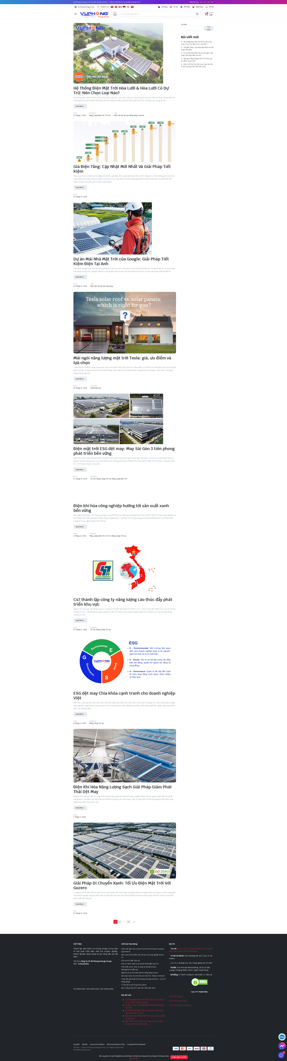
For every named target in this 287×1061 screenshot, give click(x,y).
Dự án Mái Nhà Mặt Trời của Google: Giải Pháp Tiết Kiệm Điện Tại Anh (121, 261)
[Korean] (129, 7)
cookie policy (134, 1058)
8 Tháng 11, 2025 (79, 760)
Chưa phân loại (95, 388)
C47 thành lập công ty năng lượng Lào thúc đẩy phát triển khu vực (122, 638)
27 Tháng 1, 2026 (79, 115)
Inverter (141, 115)
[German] (125, 7)
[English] (117, 7)
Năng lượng (133, 115)
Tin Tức (175, 7)
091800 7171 (105, 7)
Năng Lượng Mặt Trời (96, 115)
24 (128, 958)
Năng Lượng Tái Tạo (104, 479)
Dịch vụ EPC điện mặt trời (130, 997)
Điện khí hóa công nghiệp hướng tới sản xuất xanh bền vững (121, 545)
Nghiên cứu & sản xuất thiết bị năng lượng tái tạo (139, 1009)
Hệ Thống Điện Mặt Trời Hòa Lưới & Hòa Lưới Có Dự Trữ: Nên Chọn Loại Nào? (121, 90)
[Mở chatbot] (281, 1055)
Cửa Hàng (164, 7)
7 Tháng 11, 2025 (79, 854)
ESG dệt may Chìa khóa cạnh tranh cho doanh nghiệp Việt (124, 732)
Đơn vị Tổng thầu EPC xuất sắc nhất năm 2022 (138, 1025)
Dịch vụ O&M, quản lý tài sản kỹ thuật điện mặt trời (140, 1000)
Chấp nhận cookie (179, 1057)
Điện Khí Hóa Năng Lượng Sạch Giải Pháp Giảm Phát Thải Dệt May (122, 826)
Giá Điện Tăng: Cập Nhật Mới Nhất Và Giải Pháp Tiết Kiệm (122, 169)
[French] (121, 7)
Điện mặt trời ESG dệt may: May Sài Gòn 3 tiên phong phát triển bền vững (124, 451)
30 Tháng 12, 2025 (80, 197)
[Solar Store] (94, 14)
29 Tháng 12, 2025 (80, 388)
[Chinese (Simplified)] (113, 7)
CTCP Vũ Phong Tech (178, 1037)
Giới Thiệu (187, 7)
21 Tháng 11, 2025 (80, 666)
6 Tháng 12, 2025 (79, 572)
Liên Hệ (211, 7)
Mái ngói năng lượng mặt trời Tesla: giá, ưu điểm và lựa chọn (122, 360)
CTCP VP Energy (176, 1033)
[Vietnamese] (133, 7)
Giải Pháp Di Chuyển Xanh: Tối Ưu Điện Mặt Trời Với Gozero (122, 922)
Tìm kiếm (184, 24)
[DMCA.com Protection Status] (199, 1018)
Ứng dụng (109, 286)
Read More (80, 106)
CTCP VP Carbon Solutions (180, 1042)
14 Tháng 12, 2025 (80, 479)
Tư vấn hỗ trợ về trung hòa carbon (133, 1021)
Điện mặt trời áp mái (121, 115)
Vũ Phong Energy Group (86, 7)
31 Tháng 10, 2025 (80, 950)
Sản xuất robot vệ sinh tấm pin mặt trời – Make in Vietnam (143, 1012)
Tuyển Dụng (199, 7)
